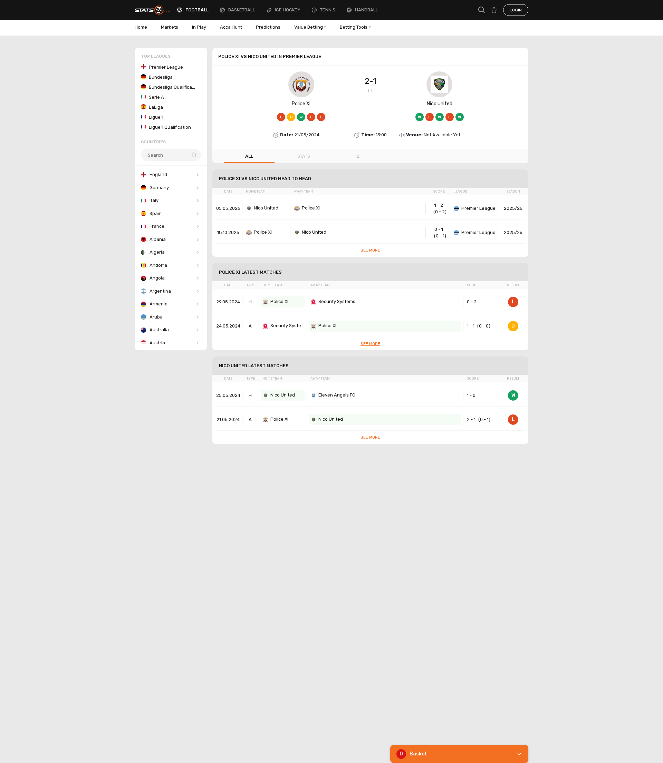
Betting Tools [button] (353, 27)
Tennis (327, 9)
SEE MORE (370, 250)
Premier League (478, 208)
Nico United (439, 104)
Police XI (301, 104)
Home (141, 27)
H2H (358, 156)
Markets (169, 27)
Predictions (268, 27)
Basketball (241, 9)
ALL (249, 156)
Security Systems (336, 301)
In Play (199, 27)
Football (197, 9)
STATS (303, 156)
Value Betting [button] (308, 27)
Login (516, 10)
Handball (366, 9)
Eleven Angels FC (336, 395)
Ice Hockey (287, 9)
